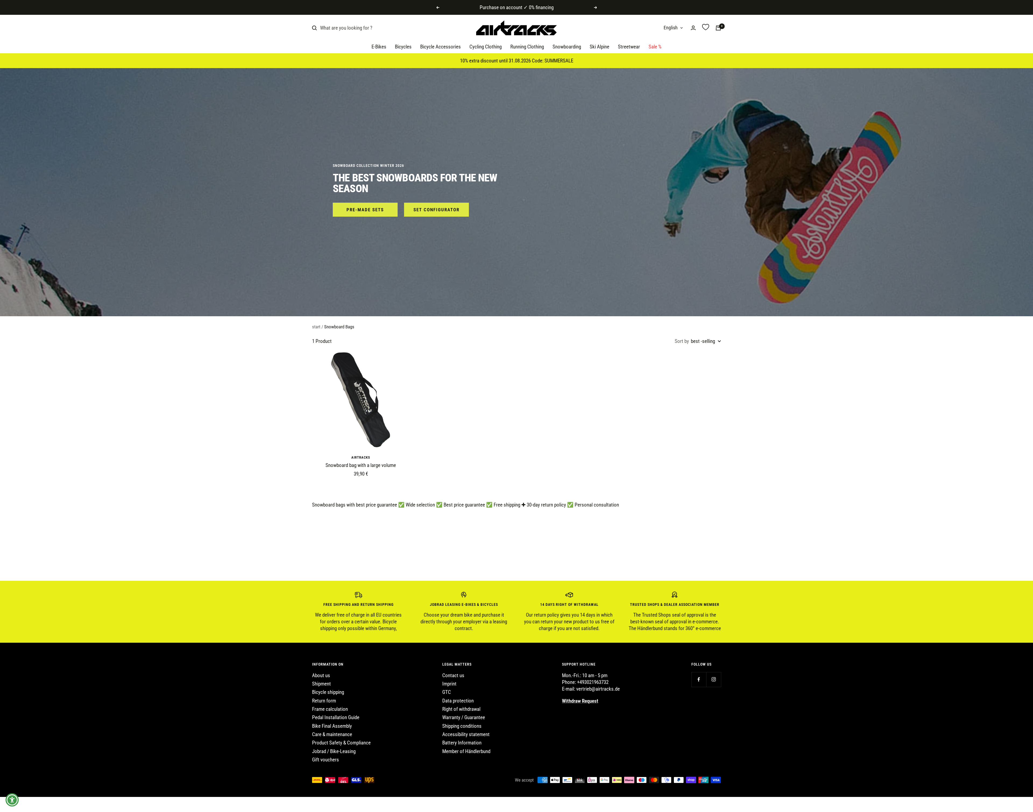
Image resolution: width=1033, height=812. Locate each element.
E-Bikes (379, 47)
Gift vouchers (325, 760)
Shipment (321, 684)
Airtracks (360, 457)
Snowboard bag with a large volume (361, 465)
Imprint (449, 684)
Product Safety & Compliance (341, 743)
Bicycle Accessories (440, 47)
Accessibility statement (466, 734)
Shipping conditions (462, 726)
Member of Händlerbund (466, 751)
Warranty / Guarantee (463, 717)
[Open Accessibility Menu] (12, 800)
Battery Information (462, 743)
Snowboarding (567, 47)
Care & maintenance (332, 734)
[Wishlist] (705, 28)
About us (321, 675)
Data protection (458, 701)
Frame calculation (330, 709)
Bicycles (403, 47)
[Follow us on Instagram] (713, 679)
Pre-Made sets (365, 209)
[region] (516, 612)
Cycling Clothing (485, 47)
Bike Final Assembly (332, 726)
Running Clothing (527, 47)
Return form (324, 701)
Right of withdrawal (461, 709)
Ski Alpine (599, 47)
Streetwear (629, 47)
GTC (446, 692)
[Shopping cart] (718, 28)
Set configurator (436, 209)
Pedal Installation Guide (335, 717)
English (671, 28)
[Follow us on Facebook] (698, 679)
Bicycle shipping (328, 692)
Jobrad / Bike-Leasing (334, 751)
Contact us (453, 675)
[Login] (693, 28)
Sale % (655, 47)
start (316, 326)
